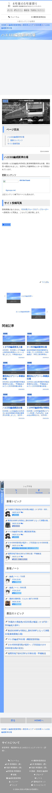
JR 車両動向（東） (14, 764)
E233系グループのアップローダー (35, 209)
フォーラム (14, 761)
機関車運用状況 (39, 761)
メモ (11, 10)
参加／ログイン (38, 10)
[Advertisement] (26, 68)
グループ (39, 775)
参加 (27, 10)
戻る (13, 720)
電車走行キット (39, 782)
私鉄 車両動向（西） (39, 768)
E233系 (7, 225)
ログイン (19, 10)
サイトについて (39, 785)
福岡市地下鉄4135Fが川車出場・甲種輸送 (27, 653)
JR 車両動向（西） (39, 764)
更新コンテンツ (16, 140)
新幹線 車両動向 (14, 771)
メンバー (14, 782)
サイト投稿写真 (13, 144)
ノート (39, 778)
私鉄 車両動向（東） (14, 768)
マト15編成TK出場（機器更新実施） (24, 639)
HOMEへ (39, 720)
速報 (14, 775)
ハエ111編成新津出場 (15, 137)
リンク (14, 785)
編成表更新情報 (14, 778)
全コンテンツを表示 (27, 21)
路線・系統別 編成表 (39, 771)
